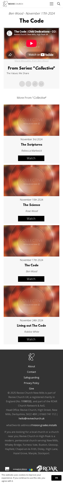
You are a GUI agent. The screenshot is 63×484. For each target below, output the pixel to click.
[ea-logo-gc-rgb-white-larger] (22, 470)
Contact (31, 372)
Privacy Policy (31, 383)
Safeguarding (31, 377)
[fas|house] (7, 469)
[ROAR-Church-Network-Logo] (47, 469)
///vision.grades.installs (43, 425)
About (31, 366)
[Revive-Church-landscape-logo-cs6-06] (12, 3)
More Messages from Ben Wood (31, 60)
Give (31, 388)
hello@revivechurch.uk (31, 418)
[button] (51, 4)
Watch (31, 158)
